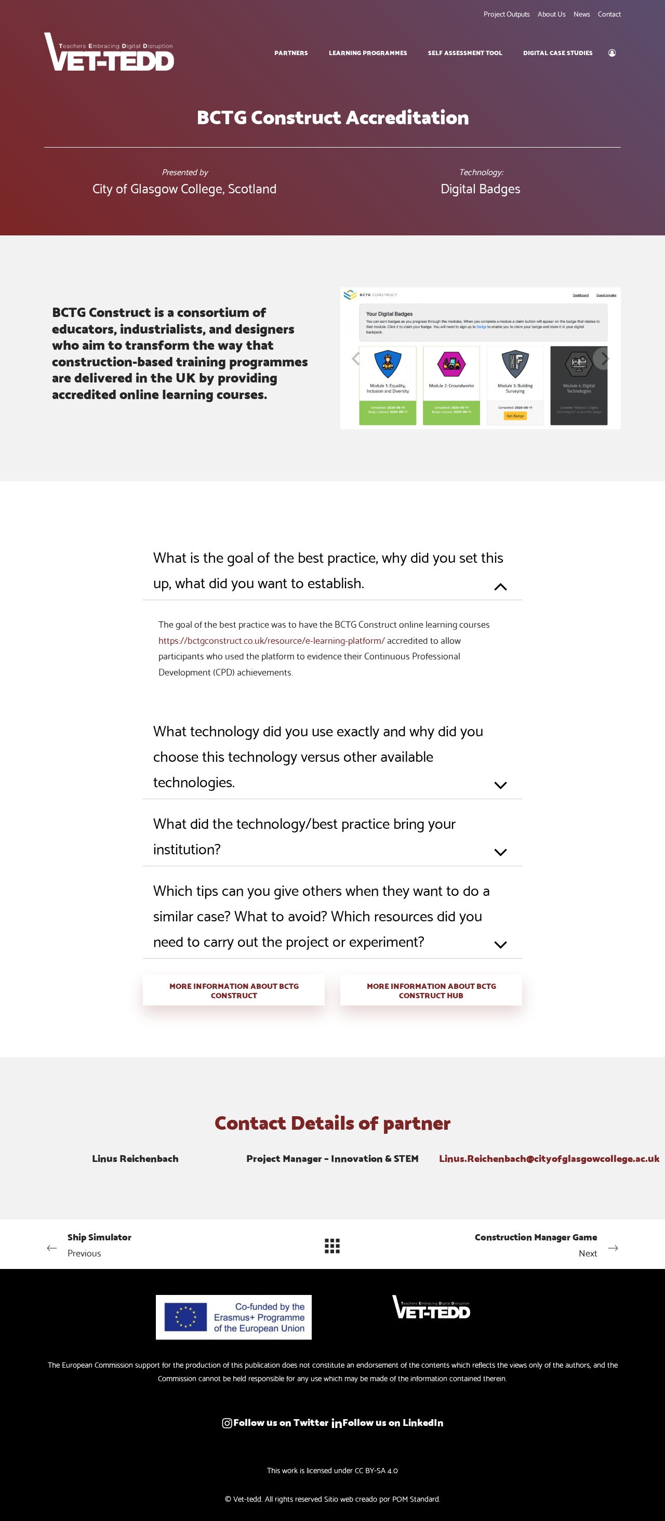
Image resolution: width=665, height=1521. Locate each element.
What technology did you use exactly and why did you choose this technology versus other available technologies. (318, 755)
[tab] (332, 566)
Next (536, 1244)
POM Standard (415, 1498)
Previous (99, 1244)
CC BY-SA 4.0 (376, 1469)
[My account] (612, 51)
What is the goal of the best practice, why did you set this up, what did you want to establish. (328, 568)
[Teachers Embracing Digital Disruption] (109, 51)
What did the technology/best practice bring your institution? (304, 834)
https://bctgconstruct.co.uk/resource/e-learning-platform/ (271, 639)
